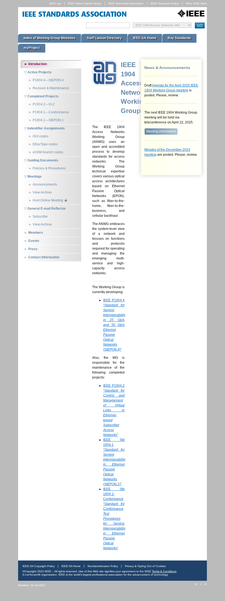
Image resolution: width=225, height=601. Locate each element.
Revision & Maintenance (51, 88)
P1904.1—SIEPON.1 (48, 120)
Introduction (37, 64)
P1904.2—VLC (44, 104)
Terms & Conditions (164, 571)
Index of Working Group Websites (49, 38)
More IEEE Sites (196, 3)
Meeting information (161, 131)
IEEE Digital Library (84, 3)
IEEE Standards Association (126, 3)
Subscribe (40, 216)
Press (33, 249)
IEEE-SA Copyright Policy (38, 566)
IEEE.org (55, 3)
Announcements (45, 184)
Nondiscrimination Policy (103, 566)
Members (35, 233)
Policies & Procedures (49, 168)
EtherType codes (45, 144)
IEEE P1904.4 (114, 324)
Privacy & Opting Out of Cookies (145, 566)
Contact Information (43, 257)
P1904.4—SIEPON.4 (48, 80)
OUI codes (40, 136)
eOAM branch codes (48, 152)
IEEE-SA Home (144, 38)
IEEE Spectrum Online (165, 3)
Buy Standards (179, 38)
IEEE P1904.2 (114, 410)
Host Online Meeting (48, 200)
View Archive (42, 192)
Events (33, 241)
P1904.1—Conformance (51, 112)
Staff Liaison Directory (104, 38)
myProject (32, 48)
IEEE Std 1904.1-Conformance (114, 518)
